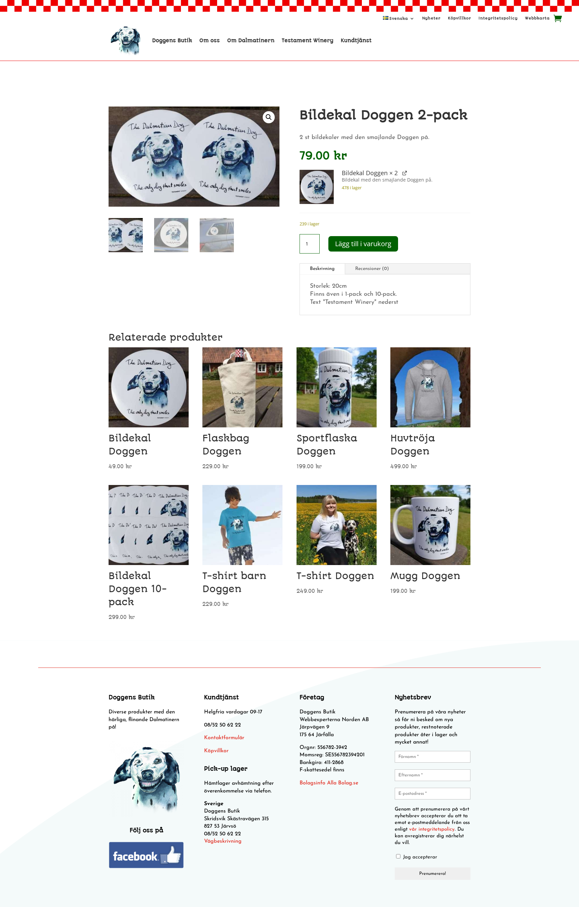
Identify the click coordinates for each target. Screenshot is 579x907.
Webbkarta (537, 18)
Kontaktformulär (224, 738)
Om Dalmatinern (250, 41)
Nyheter (431, 18)
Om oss (209, 41)
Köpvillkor (459, 18)
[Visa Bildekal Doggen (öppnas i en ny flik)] (404, 172)
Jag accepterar (419, 857)
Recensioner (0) (372, 268)
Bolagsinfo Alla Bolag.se (329, 783)
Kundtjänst (356, 41)
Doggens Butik (172, 41)
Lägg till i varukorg (363, 243)
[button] (269, 117)
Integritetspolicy (498, 18)
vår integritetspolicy (432, 829)
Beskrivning (322, 268)
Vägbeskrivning (223, 841)
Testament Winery (307, 41)
